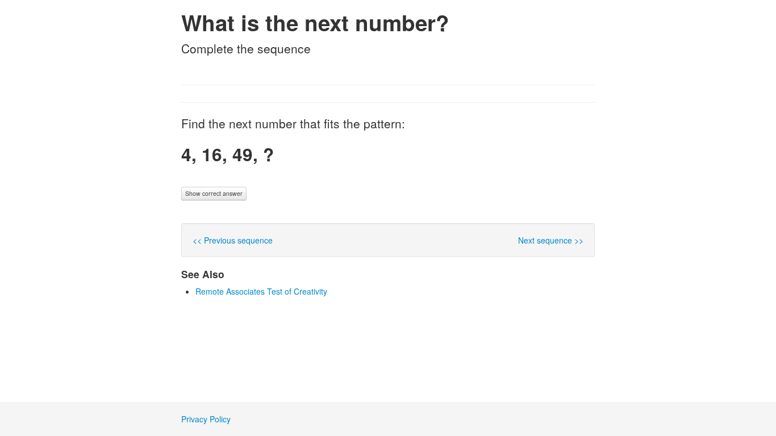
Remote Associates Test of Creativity (261, 291)
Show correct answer (214, 193)
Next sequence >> (550, 240)
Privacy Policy (206, 419)
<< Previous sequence (233, 240)
